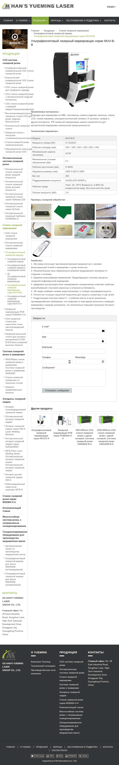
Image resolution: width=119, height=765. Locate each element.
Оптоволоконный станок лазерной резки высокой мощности (14, 185)
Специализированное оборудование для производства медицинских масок (14, 536)
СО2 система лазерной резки (11, 61)
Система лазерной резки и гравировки (14, 353)
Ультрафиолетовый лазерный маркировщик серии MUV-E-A (41, 434)
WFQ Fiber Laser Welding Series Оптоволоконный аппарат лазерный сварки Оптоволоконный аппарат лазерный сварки (14, 461)
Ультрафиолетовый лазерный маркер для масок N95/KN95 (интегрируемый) (15, 564)
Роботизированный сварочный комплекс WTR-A (15, 487)
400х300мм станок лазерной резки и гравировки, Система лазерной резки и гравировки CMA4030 (15, 366)
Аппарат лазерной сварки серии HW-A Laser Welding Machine (15, 430)
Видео (14, 43)
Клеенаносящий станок (12, 509)
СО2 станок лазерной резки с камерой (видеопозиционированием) (19, 106)
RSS (60, 756)
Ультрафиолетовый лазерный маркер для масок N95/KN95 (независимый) (15, 579)
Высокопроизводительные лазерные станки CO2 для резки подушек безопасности (18, 117)
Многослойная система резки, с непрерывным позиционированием (14, 521)
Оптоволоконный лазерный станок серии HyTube (14, 206)
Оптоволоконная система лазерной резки (13, 161)
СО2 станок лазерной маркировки (11, 236)
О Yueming (22, 20)
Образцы (56, 20)
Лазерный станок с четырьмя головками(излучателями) (18, 135)
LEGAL (84, 756)
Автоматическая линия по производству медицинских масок (15, 550)
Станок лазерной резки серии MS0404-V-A (12, 499)
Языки (111, 7)
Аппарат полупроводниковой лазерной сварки (15, 410)
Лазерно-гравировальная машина (13, 390)
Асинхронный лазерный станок (17, 127)
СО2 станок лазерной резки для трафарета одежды (19, 88)
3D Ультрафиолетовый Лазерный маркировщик (16, 278)
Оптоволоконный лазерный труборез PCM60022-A (15, 216)
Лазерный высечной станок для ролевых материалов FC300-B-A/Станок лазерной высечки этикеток (16, 339)
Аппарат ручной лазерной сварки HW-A (13, 477)
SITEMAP (72, 756)
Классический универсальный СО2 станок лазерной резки (19, 80)
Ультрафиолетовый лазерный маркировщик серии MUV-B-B (16, 289)
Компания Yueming (40, 661)
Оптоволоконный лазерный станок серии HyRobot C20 (15, 197)
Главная (8, 20)
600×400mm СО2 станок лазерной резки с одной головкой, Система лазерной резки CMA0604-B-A (84, 437)
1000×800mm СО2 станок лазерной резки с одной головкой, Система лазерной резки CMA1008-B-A (106, 437)
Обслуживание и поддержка (83, 20)
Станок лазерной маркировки (74, 30)
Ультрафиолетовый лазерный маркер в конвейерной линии (16, 267)
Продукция (39, 20)
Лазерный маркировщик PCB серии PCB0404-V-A (62, 434)
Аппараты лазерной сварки (14, 400)
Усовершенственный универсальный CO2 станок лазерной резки (19, 71)
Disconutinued (59, 750)
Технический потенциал (43, 666)
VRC (51, 756)
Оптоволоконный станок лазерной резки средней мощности (14, 173)
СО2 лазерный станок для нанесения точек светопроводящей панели (14, 324)
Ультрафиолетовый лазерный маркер (53, 33)
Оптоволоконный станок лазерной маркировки (14, 245)
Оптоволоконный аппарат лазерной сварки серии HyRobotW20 (14, 442)
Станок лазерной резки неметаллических (17, 143)
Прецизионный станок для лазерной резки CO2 (18, 150)
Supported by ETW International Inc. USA (59, 761)
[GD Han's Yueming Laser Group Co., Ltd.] (38, 6)
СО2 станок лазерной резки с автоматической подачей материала (19, 97)
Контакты (109, 20)
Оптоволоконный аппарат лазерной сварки (14, 419)
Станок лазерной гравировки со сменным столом (14, 380)
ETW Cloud (38, 756)
